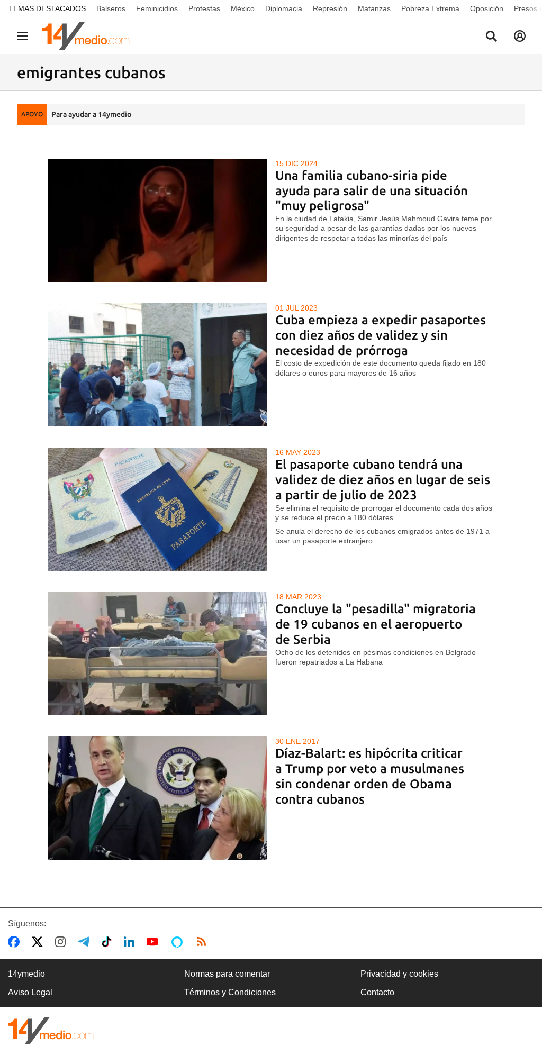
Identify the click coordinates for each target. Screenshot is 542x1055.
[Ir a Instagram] (62, 941)
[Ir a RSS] (203, 941)
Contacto (377, 992)
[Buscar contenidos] (491, 37)
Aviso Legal (30, 992)
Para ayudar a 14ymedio (91, 114)
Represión (330, 8)
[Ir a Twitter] (39, 941)
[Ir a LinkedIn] (131, 941)
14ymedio (26, 973)
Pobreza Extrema (430, 8)
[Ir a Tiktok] (109, 941)
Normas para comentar (227, 973)
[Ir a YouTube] (154, 941)
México (243, 8)
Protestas (204, 8)
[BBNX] (51, 1030)
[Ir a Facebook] (16, 941)
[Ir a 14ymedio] (89, 36)
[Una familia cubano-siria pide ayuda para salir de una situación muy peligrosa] (157, 220)
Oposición (486, 8)
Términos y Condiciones (230, 992)
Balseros (110, 8)
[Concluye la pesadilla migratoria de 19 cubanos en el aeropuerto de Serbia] (157, 653)
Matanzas (374, 8)
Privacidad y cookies (399, 973)
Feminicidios (157, 8)
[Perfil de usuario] (519, 36)
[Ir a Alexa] (178, 941)
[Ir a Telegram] (86, 941)
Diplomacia (283, 8)
